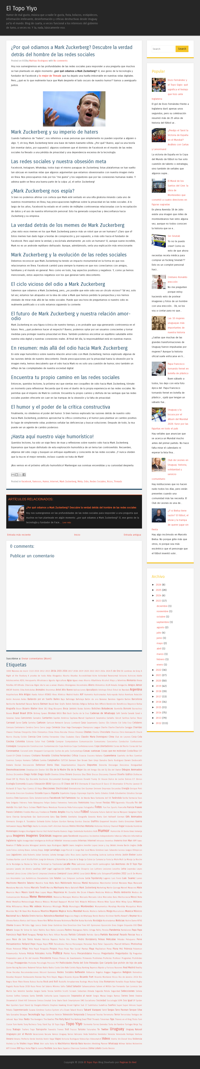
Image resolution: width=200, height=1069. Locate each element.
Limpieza (43, 874)
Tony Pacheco (30, 1024)
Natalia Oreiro (29, 915)
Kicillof (30, 859)
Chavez (9, 732)
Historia (89, 826)
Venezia (111, 1034)
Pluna (115, 948)
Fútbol (85, 812)
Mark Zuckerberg (68, 481)
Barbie (127, 699)
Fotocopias (77, 807)
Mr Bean (23, 911)
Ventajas (130, 1034)
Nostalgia (97, 920)
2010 (36, 671)
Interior (58, 840)
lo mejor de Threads (50, 75)
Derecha (103, 765)
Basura (29, 704)
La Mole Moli (117, 859)
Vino (130, 1039)
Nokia (81, 921)
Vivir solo (44, 1044)
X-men (13, 1048)
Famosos (36, 481)
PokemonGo (12, 953)
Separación (64, 996)
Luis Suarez (128, 878)
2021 (158, 675)
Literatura (51, 874)
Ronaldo (119, 982)
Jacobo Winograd (30, 845)
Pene (139, 939)
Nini (45, 921)
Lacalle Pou (69, 864)
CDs (107, 723)
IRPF (135, 841)
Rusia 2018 (25, 986)
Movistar (10, 911)
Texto (27, 1019)
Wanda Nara (77, 1043)
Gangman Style (135, 812)
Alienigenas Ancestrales (76, 685)
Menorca (58, 897)
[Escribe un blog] (17, 475)
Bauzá (51, 704)
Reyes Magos (58, 977)
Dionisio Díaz (79, 774)
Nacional (11, 915)
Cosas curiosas (91, 750)
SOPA (120, 1000)
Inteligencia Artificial (44, 841)
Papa (134, 930)
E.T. (133, 779)
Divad (8, 779)
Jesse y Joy (103, 845)
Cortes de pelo (62, 751)
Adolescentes (12, 680)
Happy (19, 826)
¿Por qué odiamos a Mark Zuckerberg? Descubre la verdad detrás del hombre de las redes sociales (81, 507)
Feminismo (83, 802)
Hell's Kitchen (54, 826)
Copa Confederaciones (83, 746)
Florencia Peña (65, 807)
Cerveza (56, 727)
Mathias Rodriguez (38, 60)
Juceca (121, 850)
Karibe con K (20, 859)
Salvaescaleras (89, 986)
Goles (48, 821)
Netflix (117, 916)
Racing (15, 968)
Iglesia (9, 836)
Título (135, 1019)
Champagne (76, 727)
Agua (69, 680)
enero (160, 664)
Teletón (58, 1015)
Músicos (138, 911)
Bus (64, 713)
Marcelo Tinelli (38, 887)
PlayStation (100, 949)
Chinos (71, 732)
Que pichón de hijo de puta (127, 962)
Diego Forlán (30, 774)
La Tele (33, 864)
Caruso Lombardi (72, 723)
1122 (31, 671)
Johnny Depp (37, 850)
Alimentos (100, 685)
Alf (15, 685)
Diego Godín (44, 774)
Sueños (112, 1005)
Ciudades (70, 737)
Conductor (124, 741)
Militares (137, 901)
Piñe (31, 949)
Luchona (80, 878)
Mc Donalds (70, 892)
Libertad (10, 874)
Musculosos (118, 911)
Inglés (19, 841)
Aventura (129, 694)
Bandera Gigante (116, 699)
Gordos (78, 821)
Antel (58, 689)
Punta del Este (80, 962)
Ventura (138, 1034)
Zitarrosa (75, 1048)
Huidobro (88, 831)
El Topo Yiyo (21, 8)
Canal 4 (138, 713)
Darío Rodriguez (115, 760)
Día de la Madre (58, 769)
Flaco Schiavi (29, 807)
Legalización (58, 869)
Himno (72, 826)
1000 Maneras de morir (17, 671)
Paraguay (32, 935)
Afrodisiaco (42, 680)
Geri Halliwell (109, 817)
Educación (40, 783)
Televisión (68, 1014)
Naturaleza (49, 915)
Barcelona (137, 699)
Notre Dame (131, 921)
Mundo (86, 911)
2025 (158, 589)
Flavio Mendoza (49, 807)
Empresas (106, 788)
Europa (139, 793)
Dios (89, 774)
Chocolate (105, 732)
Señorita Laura (51, 996)
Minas (26, 906)
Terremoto (108, 1015)
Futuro (102, 812)
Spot (21, 1005)
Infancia (118, 836)
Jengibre (79, 845)
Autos (121, 694)
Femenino (62, 803)
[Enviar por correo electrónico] (13, 475)
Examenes (24, 798)
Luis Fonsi (116, 878)
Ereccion (20, 793)
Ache (94, 676)
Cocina (10, 741)
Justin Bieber (129, 854)
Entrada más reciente (19, 534)
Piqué (36, 949)
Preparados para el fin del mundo (22, 958)
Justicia (102, 855)
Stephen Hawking (58, 1005)
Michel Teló (73, 902)
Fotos (98, 807)
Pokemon (137, 949)
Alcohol (105, 680)
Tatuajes (23, 1015)
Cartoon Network (55, 723)
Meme (33, 897)
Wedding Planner (100, 1044)
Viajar (52, 1039)
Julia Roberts (29, 855)
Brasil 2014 (26, 713)
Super (119, 1005)
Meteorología (27, 902)
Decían (18, 765)
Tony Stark (42, 1024)
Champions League (91, 727)
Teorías (99, 1015)
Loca (82, 874)
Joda (139, 845)
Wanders (87, 1044)
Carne (18, 723)
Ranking (85, 968)
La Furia (107, 859)
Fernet (99, 803)
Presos (55, 958)
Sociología (112, 1000)
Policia (30, 953)
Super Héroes (129, 1005)
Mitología (57, 906)
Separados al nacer (81, 995)
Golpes (55, 821)
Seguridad (115, 991)
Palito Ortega (89, 930)
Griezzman (129, 821)
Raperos (93, 968)
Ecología (10, 783)
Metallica (16, 902)
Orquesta (128, 925)
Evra (16, 798)
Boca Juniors (70, 708)
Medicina (100, 892)
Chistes (88, 731)
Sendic (39, 995)
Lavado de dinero (23, 869)
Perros (69, 944)
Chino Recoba (60, 732)
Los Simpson (68, 878)
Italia (19, 845)
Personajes (77, 944)
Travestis (52, 1029)
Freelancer (44, 812)
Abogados (57, 676)
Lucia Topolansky (93, 878)
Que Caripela (105, 962)
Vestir (46, 1039)
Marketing (101, 888)
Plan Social (75, 949)
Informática (136, 836)
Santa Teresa (47, 991)
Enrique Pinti (136, 788)
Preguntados (107, 953)
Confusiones (136, 741)
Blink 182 (42, 709)
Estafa (111, 793)
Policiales (40, 953)
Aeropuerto (30, 680)
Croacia (82, 756)
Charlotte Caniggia (123, 727)
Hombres (137, 826)
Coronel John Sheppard (31, 751)
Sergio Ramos (113, 996)
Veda (85, 1034)
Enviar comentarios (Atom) (36, 658)
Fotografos (89, 807)
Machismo (11, 883)
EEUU (48, 783)
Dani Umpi (93, 760)
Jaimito (42, 845)
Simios (40, 1000)
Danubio (103, 760)
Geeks (64, 816)
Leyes (139, 869)
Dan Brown (82, 760)
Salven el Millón (104, 986)
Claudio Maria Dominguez (94, 736)
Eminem (97, 788)
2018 (75, 671)
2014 (53, 670)
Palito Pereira (102, 930)
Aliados (61, 685)
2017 (70, 671)
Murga (109, 911)
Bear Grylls (60, 704)
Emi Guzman (87, 788)
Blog (50, 709)
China (50, 732)
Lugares (106, 878)
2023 (97, 671)
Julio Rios (70, 855)
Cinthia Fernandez (50, 737)
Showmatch (11, 1000)
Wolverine (137, 1044)
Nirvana (57, 921)
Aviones (16, 699)
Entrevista (10, 793)
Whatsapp (113, 1043)
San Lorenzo (132, 986)
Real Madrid (129, 967)
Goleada (40, 821)
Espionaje (81, 793)
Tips (112, 1019)
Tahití (104, 1010)
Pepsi (45, 944)
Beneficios (122, 704)
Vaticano (78, 1034)
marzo (160, 654)
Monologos (74, 906)
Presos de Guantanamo (70, 958)
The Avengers (36, 1019)
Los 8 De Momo (134, 874)
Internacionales (70, 841)
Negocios (69, 916)
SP (134, 1000)
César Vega (66, 727)
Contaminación (51, 746)
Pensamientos (13, 944)
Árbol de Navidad (121, 690)
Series (124, 995)
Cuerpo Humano (23, 760)
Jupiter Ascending (89, 855)
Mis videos (36, 906)
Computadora (71, 741)
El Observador (116, 784)
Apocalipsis (92, 689)
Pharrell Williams (122, 944)
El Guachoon (95, 784)
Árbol (109, 690)
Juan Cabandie (110, 850)
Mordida (121, 906)
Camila (124, 713)
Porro (73, 953)
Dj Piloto (20, 779)
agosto (160, 627)
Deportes (92, 764)
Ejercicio (56, 784)
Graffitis (95, 821)
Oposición (106, 925)
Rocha (40, 982)
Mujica (62, 911)
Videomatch (95, 1039)
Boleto (87, 709)
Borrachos (137, 709)
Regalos (99, 972)
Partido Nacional (109, 934)
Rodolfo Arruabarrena (69, 982)
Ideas (131, 831)
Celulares (137, 722)
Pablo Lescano (57, 930)
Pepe (33, 944)
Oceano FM (19, 925)
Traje (32, 1029)
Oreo (114, 925)
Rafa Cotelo (70, 968)
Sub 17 (84, 1005)
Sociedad (101, 1000)
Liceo (23, 874)
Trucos (73, 1029)
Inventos (109, 841)
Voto (52, 1044)
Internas (82, 840)
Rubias (133, 982)
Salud (69, 986)
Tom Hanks (18, 1024)
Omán (44, 925)
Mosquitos (131, 906)
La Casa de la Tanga (75, 859)
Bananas (103, 699)
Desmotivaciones (15, 769)
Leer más (66, 522)
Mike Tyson (109, 902)
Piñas (25, 948)
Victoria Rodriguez (70, 1039)
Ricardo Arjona (72, 977)
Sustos (48, 1010)
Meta (80, 481)
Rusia (16, 986)
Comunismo (99, 741)
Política (57, 953)
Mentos (75, 897)
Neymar (133, 915)
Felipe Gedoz (50, 803)
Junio (78, 855)
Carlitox (125, 718)
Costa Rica (132, 750)
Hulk (95, 831)
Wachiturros (64, 1043)
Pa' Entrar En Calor (29, 930)
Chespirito (26, 732)
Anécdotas (30, 690)
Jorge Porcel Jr (68, 850)
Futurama (94, 812)
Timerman (104, 1019)
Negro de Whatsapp (83, 916)
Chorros (115, 732)
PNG (121, 949)
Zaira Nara (57, 1048)
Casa (83, 722)
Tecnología (34, 1014)
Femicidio (72, 803)
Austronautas (100, 694)
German (120, 817)
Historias (98, 826)
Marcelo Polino (23, 888)
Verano (9, 1038)
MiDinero (92, 902)
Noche (74, 920)
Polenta (22, 953)
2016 (64, 671)
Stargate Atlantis (41, 1005)
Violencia (137, 1038)
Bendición (111, 704)
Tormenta (88, 1024)
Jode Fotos (11, 850)
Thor (89, 1019)
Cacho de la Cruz (81, 713)
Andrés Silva (18, 690)
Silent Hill (22, 1000)
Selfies (17, 996)
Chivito (95, 732)
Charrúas (137, 727)
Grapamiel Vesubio (108, 821)
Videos (106, 1038)
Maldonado (66, 883)
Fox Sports (112, 807)
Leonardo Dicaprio (80, 869)
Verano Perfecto (21, 1039)
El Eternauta (82, 784)
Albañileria (96, 680)
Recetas (16, 972)
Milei (118, 902)
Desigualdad (136, 765)
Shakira (138, 996)
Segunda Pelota (102, 991)
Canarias (10, 718)
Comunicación (86, 741)
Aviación (138, 694)
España (55, 793)
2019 (81, 671)
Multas (70, 911)
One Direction (70, 925)
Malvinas (77, 883)
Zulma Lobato (95, 1048)
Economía (21, 783)
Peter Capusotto (105, 944)
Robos (33, 982)
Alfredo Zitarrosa (25, 685)
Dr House (102, 779)
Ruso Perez (36, 986)
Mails (57, 883)
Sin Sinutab (174, 235)
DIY (13, 779)
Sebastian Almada (86, 991)
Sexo (131, 995)
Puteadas (94, 962)
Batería (36, 704)
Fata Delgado (12, 803)
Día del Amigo (90, 770)
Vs (56, 1044)
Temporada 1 (79, 1014)
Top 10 (51, 1024)
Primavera (87, 958)
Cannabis (37, 718)
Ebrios (139, 779)
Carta (24, 722)
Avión (9, 699)
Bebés (68, 704)
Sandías (29, 991)
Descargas (113, 765)
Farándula (117, 798)
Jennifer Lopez (90, 845)
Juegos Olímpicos (133, 850)
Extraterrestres (42, 798)
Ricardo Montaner (103, 977)
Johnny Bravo (24, 850)
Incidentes (94, 836)
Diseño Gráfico (125, 774)
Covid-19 (10, 756)
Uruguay (117, 1028)
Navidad (59, 915)
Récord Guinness (48, 972)
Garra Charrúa (12, 817)
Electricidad (62, 788)
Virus (36, 1043)
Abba (49, 676)
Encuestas (116, 788)
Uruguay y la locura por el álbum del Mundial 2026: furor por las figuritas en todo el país (170, 419)
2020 (86, 671)
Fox (104, 807)
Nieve (40, 921)
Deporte (81, 765)
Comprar (60, 741)
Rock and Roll (50, 981)
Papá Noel (22, 934)
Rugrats (9, 986)
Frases (138, 807)
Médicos (109, 892)
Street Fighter (73, 1005)
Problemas (97, 958)
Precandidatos (84, 953)
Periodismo (59, 944)
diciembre (162, 606)
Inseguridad (28, 841)
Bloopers (58, 709)
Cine (39, 736)
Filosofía (130, 803)
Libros (18, 874)
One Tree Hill (83, 925)
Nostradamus (109, 921)
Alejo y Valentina (118, 680)
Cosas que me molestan (113, 750)
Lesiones (107, 869)
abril (159, 648)
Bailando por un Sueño (40, 699)
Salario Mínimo (53, 986)
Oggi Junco (35, 925)
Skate (59, 1000)
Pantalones (126, 930)
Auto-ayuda (112, 694)
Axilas (23, 699)
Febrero (23, 803)
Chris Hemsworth (128, 732)
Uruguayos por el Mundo (19, 1034)
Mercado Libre (95, 897)
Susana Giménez (36, 1010)
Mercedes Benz (110, 897)
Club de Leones (122, 737)
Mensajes (66, 897)
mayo (160, 643)
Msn (29, 911)
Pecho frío (64, 939)
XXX (18, 1048)
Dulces (128, 779)
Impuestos (84, 836)
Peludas (120, 939)
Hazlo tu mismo (40, 826)
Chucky (16, 737)
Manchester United (109, 883)
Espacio (47, 793)
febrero (161, 659)
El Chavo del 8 (69, 783)
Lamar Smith (92, 864)
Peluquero (130, 939)
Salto (63, 986)
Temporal (91, 1015)
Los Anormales (13, 878)
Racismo (23, 968)
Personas (88, 944)
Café (118, 713)
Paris (46, 935)
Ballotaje (80, 699)
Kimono (50, 859)
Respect (18, 977)
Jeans (71, 845)
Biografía (10, 708)
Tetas (21, 1019)
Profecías (107, 958)
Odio (86, 481)
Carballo (110, 718)
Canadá (131, 713)
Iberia (126, 831)
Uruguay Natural (134, 1029)
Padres (68, 930)
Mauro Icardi (27, 892)
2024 (102, 671)
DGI (47, 770)
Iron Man (127, 840)
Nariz (19, 916)
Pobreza (128, 948)
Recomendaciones (29, 972)
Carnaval (10, 722)
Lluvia (69, 874)
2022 (92, 671)
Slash (64, 1000)
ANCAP (9, 690)
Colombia (20, 741)
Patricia (45, 939)
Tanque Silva (135, 1009)
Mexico (38, 902)
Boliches (96, 708)
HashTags (27, 826)
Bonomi (127, 708)
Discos (95, 774)
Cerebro (29, 727)
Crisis (18, 755)
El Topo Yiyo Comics (24, 788)
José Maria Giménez (94, 850)
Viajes (58, 1038)
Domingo (66, 779)
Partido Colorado (77, 934)
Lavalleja (37, 869)
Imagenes (19, 835)
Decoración (28, 765)
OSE (135, 925)
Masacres (132, 888)
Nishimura (66, 921)
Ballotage (70, 699)
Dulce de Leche (116, 779)
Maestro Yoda (42, 883)
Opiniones (95, 925)
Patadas (37, 939)
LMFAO (76, 874)
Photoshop (136, 944)
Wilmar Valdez (125, 1044)
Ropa (126, 982)
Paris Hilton (54, 935)
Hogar (122, 826)
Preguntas (137, 953)
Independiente (107, 836)
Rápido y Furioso (106, 968)
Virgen (30, 1044)
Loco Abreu (90, 873)
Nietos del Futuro (28, 921)
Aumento (88, 694)
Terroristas (126, 1015)
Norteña (88, 921)
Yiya (33, 1048)
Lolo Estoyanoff (104, 874)
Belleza (91, 704)
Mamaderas (94, 883)
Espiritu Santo (93, 793)
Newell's (125, 916)
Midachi (83, 902)
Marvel (124, 888)
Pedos (74, 939)
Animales (40, 689)
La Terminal (43, 864)
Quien (9, 968)
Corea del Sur (135, 746)
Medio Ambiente (122, 892)
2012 (42, 671)
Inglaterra (11, 840)
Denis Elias (53, 765)
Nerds (95, 916)
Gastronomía (43, 817)
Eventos (10, 798)
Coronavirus (12, 750)
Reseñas (10, 977)
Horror (39, 831)
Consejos (11, 746)
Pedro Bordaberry (87, 939)
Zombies (83, 1048)
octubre (161, 616)
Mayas (50, 892)
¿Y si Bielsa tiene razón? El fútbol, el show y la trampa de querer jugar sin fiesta (170, 520)
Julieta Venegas (57, 855)
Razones (118, 968)
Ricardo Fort (86, 976)
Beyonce (132, 704)
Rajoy (78, 968)
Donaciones (77, 779)
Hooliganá (31, 831)
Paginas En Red (128, 1062)
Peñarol (26, 944)
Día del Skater (114, 770)
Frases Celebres (14, 812)
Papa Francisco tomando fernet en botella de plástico (178, 368)
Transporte (41, 1029)
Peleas (101, 939)
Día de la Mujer (75, 769)
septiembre (163, 622)
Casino (102, 723)
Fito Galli (18, 807)
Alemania (131, 680)
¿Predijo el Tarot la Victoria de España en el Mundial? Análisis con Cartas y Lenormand (170, 140)
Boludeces (107, 708)
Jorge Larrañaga (52, 850)
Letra (123, 868)
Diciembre (18, 774)
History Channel (110, 826)
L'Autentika (60, 859)
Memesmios (45, 897)
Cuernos (10, 760)
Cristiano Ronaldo (40, 755)
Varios (70, 1034)
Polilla (49, 953)
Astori (41, 694)
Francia (130, 807)
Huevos (63, 831)
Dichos (9, 774)
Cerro (36, 727)
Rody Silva (98, 982)
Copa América (65, 746)
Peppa (39, 944)
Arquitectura (12, 694)
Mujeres (54, 911)
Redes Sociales (98, 481)
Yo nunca (39, 1048)
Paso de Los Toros (22, 939)
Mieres (100, 902)
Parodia (64, 935)
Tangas (111, 1009)
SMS (82, 1000)
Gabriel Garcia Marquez (117, 812)
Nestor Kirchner (106, 916)
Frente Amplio (57, 811)
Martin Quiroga (113, 888)
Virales (23, 1043)
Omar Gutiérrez (55, 925)
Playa (91, 948)
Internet (54, 481)
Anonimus (50, 690)
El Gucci (105, 784)
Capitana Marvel (77, 718)
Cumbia (43, 760)
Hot (45, 831)
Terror (117, 1014)
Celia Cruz (127, 723)
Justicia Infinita (114, 855)
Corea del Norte (121, 746)
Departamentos (68, 765)
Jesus (113, 845)
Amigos (131, 685)
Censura (10, 727)
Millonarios (17, 906)
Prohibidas (137, 958)
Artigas (27, 694)
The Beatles (49, 1019)
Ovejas (17, 930)
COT (140, 751)
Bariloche (10, 704)
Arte (21, 694)
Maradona (10, 888)
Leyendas (131, 869)
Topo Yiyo (74, 1023)
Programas (126, 958)
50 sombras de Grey (130, 671)
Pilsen (9, 949)
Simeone (32, 1000)
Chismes (79, 732)
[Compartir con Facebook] (24, 475)
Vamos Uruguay (59, 1034)
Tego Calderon (47, 1015)
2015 (59, 671)
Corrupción (48, 751)
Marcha (49, 888)
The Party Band (62, 1019)
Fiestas (106, 802)
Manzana (123, 883)
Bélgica (83, 704)
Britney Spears (40, 713)
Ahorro (87, 680)
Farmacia (133, 798)
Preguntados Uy (123, 953)
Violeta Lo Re (12, 1044)
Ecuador (30, 784)
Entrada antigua (132, 534)
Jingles (133, 845)
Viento (114, 1039)
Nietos (16, 921)
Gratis (121, 821)
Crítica (75, 755)
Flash (39, 807)
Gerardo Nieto (95, 817)
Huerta (56, 831)
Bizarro (26, 708)
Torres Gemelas (100, 1024)
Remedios (137, 972)
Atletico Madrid (65, 694)
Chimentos (42, 732)
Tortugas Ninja (131, 1024)
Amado (114, 685)
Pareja (40, 934)
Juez (8, 855)
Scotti (65, 991)
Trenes (60, 1029)
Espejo (73, 793)
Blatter (34, 708)
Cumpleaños (53, 760)
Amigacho (122, 685)
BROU (59, 713)
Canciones (26, 718)
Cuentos (138, 756)
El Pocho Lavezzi (132, 784)
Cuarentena (110, 755)
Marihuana (59, 887)
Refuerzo (90, 972)
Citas (62, 737)
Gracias (86, 821)
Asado (34, 694)
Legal (49, 869)
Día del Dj (102, 770)
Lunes (139, 878)
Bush (69, 713)
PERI (51, 944)
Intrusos (100, 841)
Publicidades (66, 962)
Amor (139, 684)
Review (38, 977)
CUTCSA (64, 760)
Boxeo (9, 713)
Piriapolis (44, 949)
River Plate (18, 982)
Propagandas (21, 962)
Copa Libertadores (103, 746)
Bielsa (139, 704)
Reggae (107, 972)
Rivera (26, 982)
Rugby (139, 982)
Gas (34, 817)
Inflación (126, 836)
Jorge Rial (79, 850)
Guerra (138, 821)
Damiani (72, 760)
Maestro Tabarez (26, 883)
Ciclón (24, 737)
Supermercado (20, 1009)
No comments (61, 60)
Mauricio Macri (13, 892)
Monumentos (101, 906)
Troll (67, 1029)
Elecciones (49, 788)
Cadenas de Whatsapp (102, 713)
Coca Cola (136, 736)
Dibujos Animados (132, 769)
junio (159, 637)
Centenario (19, 727)
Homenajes (12, 831)
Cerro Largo (45, 727)
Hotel (50, 831)
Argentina (136, 689)
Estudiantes (120, 793)
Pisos (60, 949)
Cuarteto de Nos (125, 756)
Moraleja (112, 906)
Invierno (118, 840)
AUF (81, 694)
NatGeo (39, 916)
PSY (57, 963)
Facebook (26, 481)
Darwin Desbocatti (133, 760)
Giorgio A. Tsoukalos (26, 821)
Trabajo (16, 1029)
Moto (139, 906)
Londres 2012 (119, 873)
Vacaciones (38, 1034)
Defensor (40, 765)
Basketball (20, 704)
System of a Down (61, 1010)
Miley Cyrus (126, 902)
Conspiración (23, 746)
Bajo (63, 699)
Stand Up (29, 1005)
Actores (123, 676)
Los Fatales (55, 878)
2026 (108, 671)
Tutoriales (91, 1029)
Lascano (10, 869)
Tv (98, 1029)
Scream (72, 991)
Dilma (62, 774)
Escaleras (29, 793)
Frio (68, 812)
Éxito (31, 798)
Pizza (66, 949)
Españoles (65, 793)
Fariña (125, 798)
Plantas (85, 949)
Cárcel (118, 718)
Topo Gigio (60, 1024)
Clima (111, 736)
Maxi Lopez (40, 892)
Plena (109, 949)
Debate (9, 765)
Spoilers (15, 1005)
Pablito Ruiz (44, 930)
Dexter (42, 770)
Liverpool (61, 873)
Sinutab (47, 1000)
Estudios (131, 793)
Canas (17, 718)
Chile (34, 732)
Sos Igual (127, 1000)
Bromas (52, 713)
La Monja (128, 859)
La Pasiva (25, 864)
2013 (47, 671)
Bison (18, 709)
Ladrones (81, 864)
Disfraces (137, 774)
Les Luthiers (96, 869)
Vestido (39, 1039)
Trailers (25, 1029)
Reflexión (80, 972)
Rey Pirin (47, 977)
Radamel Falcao (35, 968)
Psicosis (51, 963)
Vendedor (102, 1034)
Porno (67, 953)
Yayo (23, 1048)
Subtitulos (93, 1005)
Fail (63, 798)
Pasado (123, 934)
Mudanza (36, 911)
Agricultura (61, 680)
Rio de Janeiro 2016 (128, 977)
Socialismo (90, 1000)
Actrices (132, 676)
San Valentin (19, 991)
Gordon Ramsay (66, 821)
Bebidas (75, 704)
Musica (129, 911)
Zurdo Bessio (108, 1048)
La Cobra (88, 859)
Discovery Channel (108, 774)
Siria (54, 1000)
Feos (92, 803)
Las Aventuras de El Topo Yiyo (126, 864)
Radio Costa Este (56, 968)
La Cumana (98, 859)
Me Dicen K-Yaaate (86, 892)
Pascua (131, 934)
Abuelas (74, 676)
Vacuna (48, 1034)
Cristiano (26, 756)
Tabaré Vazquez (92, 1009)
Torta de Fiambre (116, 1024)
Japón (65, 845)
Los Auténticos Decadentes (35, 878)
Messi (134, 897)
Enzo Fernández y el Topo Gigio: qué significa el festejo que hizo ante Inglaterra (170, 89)
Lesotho (116, 869)
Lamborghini (104, 864)
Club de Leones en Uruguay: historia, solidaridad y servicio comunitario (170, 469)
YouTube (48, 1048)
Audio (76, 694)
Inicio (77, 534)
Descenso (124, 765)
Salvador (76, 986)
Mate (139, 887)
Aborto (66, 676)
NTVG (139, 921)
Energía (125, 788)
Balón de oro (91, 699)
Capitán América (61, 718)
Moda (65, 906)
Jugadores (16, 854)
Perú (95, 944)
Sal (43, 986)
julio (159, 632)
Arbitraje (102, 690)
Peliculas (111, 939)
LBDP (44, 869)
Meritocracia (124, 897)
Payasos (54, 939)
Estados (104, 793)
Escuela (39, 793)
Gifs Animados (134, 816)
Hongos (22, 831)
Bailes (57, 699)
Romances (109, 981)
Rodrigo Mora (86, 982)
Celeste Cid (115, 723)
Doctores (43, 779)
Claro (77, 737)
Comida (50, 741)
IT (15, 845)
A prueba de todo (37, 676)
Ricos (110, 481)
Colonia (29, 741)
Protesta (32, 963)
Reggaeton (116, 972)
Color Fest (40, 741)
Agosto (52, 680)
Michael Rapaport (59, 902)
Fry (72, 812)
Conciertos (112, 741)
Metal (8, 902)
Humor (46, 481)
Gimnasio (10, 821)
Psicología (41, 963)
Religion (127, 972)
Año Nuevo (67, 689)
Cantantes (47, 718)
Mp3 (17, 911)
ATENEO (48, 694)
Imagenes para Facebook (65, 836)
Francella (122, 807)
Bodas (80, 709)
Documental (55, 779)
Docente (34, 779)
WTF (8, 1048)
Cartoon (41, 722)
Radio (45, 968)
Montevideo (87, 906)
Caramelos (101, 718)
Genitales (72, 817)
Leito (67, 868)
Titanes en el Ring (123, 1019)
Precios (96, 953)
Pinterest (17, 949)
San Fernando (118, 986)
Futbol (77, 812)
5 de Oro (115, 671)
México (46, 902)
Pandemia (114, 929)
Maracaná (137, 883)
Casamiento (92, 723)
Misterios (47, 906)
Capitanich (90, 718)
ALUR (108, 685)
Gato (52, 817)
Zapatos (66, 1048)
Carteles (32, 723)
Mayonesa (59, 892)
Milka (8, 906)
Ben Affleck (100, 704)
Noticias (120, 920)
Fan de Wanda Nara (86, 798)
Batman (44, 703)
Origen (120, 925)
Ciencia (32, 736)
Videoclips (84, 1039)
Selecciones (128, 990)
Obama (9, 925)
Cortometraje (76, 751)
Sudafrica (103, 1005)
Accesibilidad (85, 676)
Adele (139, 676)
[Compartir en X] (20, 475)
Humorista (115, 831)
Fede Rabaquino (35, 803)
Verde (32, 1039)
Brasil (16, 713)
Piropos (53, 948)
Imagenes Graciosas (39, 835)
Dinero (68, 774)
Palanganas (77, 930)
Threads (118, 481)
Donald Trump (90, 779)
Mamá (85, 883)
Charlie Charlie (108, 727)
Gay (57, 816)
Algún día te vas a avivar (45, 685)
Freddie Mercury (31, 812)
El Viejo (38, 788)
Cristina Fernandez (61, 755)
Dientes (55, 774)
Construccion (36, 746)
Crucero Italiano (95, 756)
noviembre (162, 611)
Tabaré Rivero (76, 1010)
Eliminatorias (75, 788)
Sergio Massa (99, 996)
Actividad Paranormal (108, 676)
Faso (140, 798)
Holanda (129, 826)
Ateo (54, 694)
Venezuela (120, 1034)
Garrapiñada (26, 817)
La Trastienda (55, 864)
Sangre (37, 991)
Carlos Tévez (136, 718)
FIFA (113, 802)
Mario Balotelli (72, 888)
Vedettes (93, 1034)
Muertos (45, 911)
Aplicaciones (79, 690)
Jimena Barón (123, 845)
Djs (27, 779)
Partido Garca (93, 935)
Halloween (11, 826)
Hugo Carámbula (75, 831)
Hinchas (80, 826)
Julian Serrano (42, 855)
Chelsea (17, 732)
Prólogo (10, 963)
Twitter (104, 1029)
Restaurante (28, 977)
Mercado (84, 897)
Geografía (82, 817)
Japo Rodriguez (54, 845)
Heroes (65, 826)
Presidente (45, 958)
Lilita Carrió (32, 874)
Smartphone (74, 1000)
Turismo (82, 1029)
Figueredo (120, 803)
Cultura (35, 760)
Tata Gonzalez (12, 1015)
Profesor (117, 958)
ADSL (22, 680)
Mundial (77, 911)
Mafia (51, 883)
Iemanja (138, 831)
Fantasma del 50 (103, 798)
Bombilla (118, 709)
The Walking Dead (79, 1019)
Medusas (25, 897)
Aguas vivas (77, 680)
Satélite (58, 991)
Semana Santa (28, 996)
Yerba (28, 1048)
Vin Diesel (122, 1039)
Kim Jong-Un (40, 859)
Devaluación (32, 770)
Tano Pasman (122, 1009)
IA (122, 831)
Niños (51, 920)
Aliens (91, 685)
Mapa (130, 883)
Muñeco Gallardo (98, 911)
